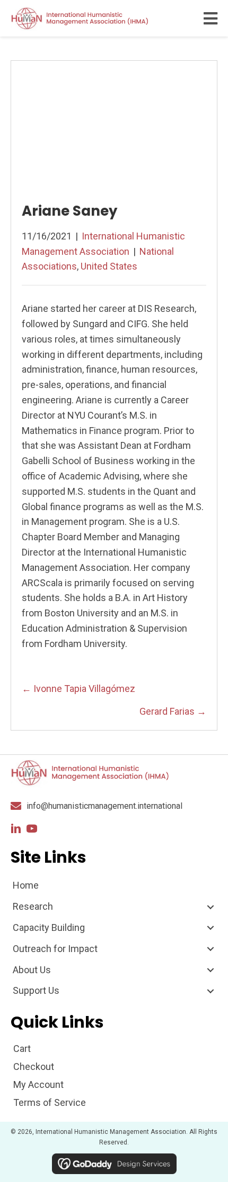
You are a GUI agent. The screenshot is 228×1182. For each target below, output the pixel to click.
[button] (16, 829)
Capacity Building (49, 927)
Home (26, 885)
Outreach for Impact (55, 948)
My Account (38, 1084)
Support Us (36, 990)
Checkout (33, 1066)
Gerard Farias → (172, 711)
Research (33, 906)
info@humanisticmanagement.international (104, 806)
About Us (32, 969)
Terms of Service (49, 1102)
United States (109, 266)
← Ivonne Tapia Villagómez (78, 688)
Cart (22, 1048)
